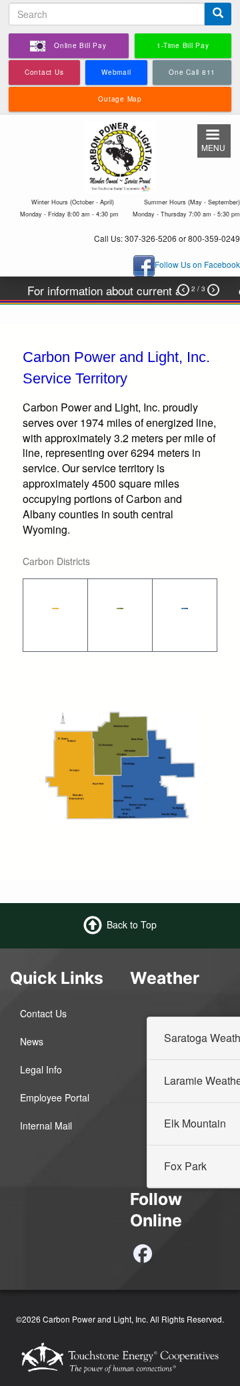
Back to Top (132, 923)
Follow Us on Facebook (197, 264)
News (31, 1041)
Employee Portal (54, 1097)
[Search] (218, 14)
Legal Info (41, 1069)
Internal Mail (46, 1125)
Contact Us (43, 1013)
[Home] (120, 155)
